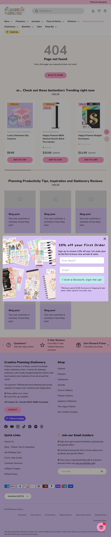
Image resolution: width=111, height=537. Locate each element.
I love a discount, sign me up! (82, 279)
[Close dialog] (104, 238)
